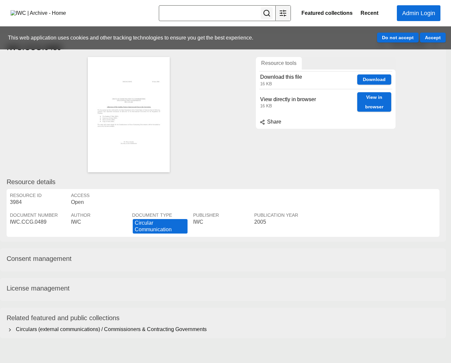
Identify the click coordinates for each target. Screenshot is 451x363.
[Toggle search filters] (283, 13)
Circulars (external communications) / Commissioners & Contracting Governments (110, 329)
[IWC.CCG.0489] (129, 114)
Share (273, 122)
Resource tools (278, 63)
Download (374, 79)
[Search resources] (267, 13)
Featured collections (327, 13)
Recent (369, 13)
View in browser (374, 102)
